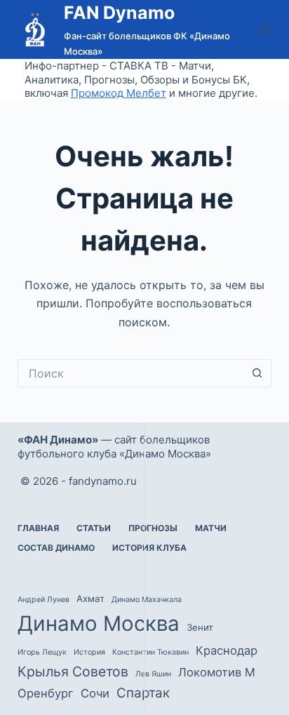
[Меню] (265, 29)
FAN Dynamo (119, 12)
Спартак (143, 693)
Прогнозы (152, 528)
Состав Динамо (56, 547)
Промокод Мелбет (118, 93)
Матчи (211, 528)
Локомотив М (216, 672)
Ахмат (90, 598)
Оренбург (46, 693)
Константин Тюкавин (150, 652)
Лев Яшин (153, 674)
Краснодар (226, 650)
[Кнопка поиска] (257, 373)
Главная (38, 528)
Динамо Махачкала (147, 599)
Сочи (95, 693)
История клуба (149, 547)
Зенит (200, 627)
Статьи (93, 528)
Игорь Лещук (42, 652)
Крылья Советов (73, 671)
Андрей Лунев (43, 599)
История (89, 652)
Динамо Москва (99, 623)
